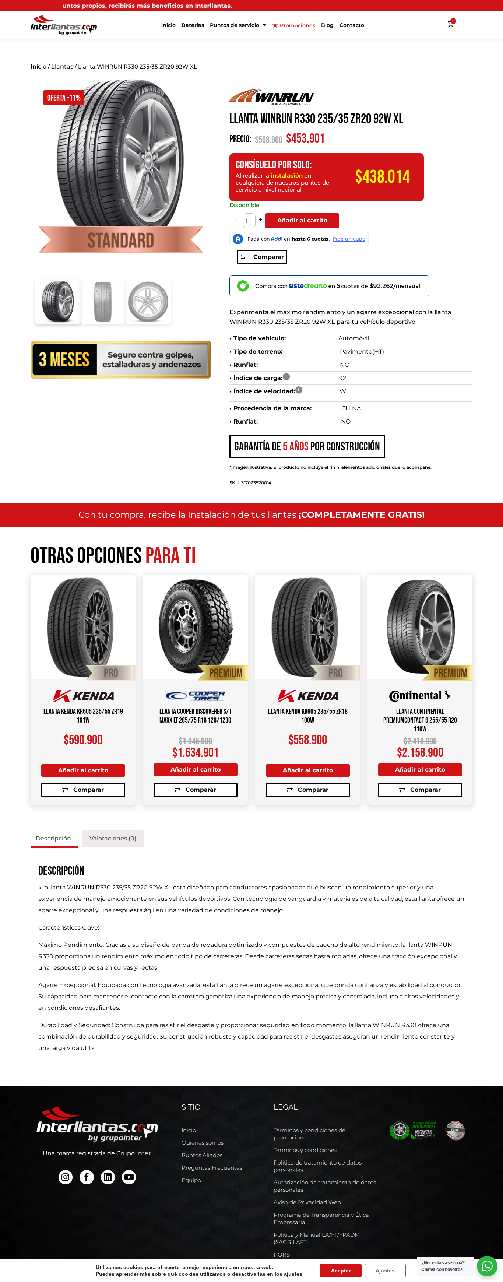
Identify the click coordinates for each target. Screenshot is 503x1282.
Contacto (352, 25)
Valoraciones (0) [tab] (112, 838)
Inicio (168, 25)
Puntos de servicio (234, 25)
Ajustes (385, 1271)
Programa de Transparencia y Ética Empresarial (321, 1218)
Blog (327, 25)
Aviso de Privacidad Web (307, 1202)
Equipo (191, 1180)
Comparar (268, 256)
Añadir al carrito (302, 220)
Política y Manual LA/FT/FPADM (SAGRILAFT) (317, 1238)
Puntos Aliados (202, 1155)
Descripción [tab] (53, 838)
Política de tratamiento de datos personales (318, 1166)
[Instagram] (66, 1177)
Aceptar (341, 1271)
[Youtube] (129, 1177)
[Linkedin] (108, 1177)
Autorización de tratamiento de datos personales (325, 1186)
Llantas (62, 66)
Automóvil (353, 338)
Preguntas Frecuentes (212, 1167)
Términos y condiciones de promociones (309, 1134)
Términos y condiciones (305, 1149)
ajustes (293, 1274)
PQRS (282, 1254)
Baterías (193, 25)
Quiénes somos (203, 1142)
